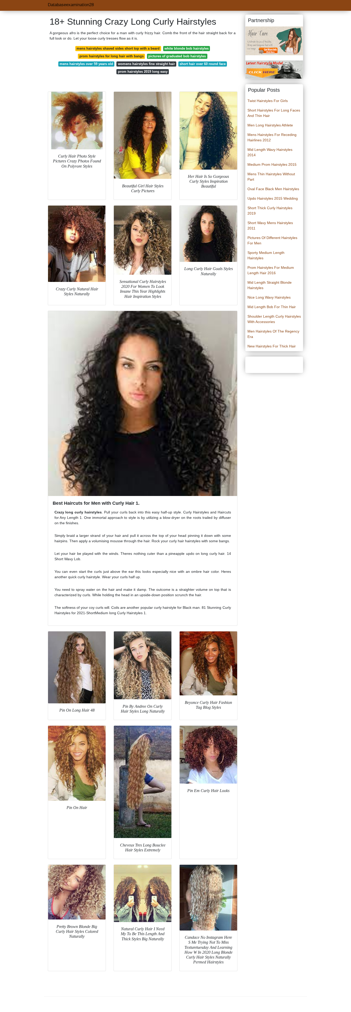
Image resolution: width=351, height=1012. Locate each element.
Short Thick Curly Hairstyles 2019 (269, 210)
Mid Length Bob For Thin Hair (271, 307)
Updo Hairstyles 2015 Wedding (272, 198)
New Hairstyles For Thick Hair (271, 346)
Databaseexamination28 (71, 4)
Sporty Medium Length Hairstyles (265, 255)
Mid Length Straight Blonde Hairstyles (269, 285)
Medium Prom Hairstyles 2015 (272, 164)
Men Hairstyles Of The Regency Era (273, 334)
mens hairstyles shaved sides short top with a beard (118, 48)
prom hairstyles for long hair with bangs (111, 56)
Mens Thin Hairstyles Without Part (271, 176)
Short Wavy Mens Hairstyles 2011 (270, 225)
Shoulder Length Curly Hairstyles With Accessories (274, 319)
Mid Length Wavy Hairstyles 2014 (269, 152)
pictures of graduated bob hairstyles (177, 56)
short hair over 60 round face (203, 64)
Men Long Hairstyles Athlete (270, 125)
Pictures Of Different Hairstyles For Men (272, 240)
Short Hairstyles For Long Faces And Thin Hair (273, 113)
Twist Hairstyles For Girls (267, 101)
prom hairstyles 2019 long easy (143, 71)
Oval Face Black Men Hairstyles (273, 189)
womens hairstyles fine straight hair (146, 64)
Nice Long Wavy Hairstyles (269, 297)
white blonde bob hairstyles (186, 48)
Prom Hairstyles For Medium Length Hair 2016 (270, 270)
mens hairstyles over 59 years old (86, 64)
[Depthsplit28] (274, 41)
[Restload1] (274, 69)
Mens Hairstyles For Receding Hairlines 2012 (272, 137)
